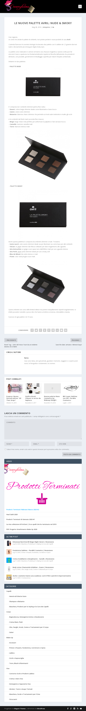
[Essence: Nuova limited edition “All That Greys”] (14, 388)
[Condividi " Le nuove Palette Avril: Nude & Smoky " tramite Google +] (40, 330)
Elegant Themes (20, 709)
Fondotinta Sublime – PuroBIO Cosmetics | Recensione (33, 550)
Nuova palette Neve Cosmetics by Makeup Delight (52, 398)
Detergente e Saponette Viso (20, 684)
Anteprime (46, 27)
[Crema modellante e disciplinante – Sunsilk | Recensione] (9, 560)
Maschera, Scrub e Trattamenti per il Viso (24, 694)
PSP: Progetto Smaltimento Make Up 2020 (21, 529)
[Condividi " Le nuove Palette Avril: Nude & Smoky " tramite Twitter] (36, 330)
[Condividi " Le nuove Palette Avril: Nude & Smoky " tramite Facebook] (32, 330)
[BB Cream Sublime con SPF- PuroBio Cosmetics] (71, 388)
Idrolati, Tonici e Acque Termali (20, 689)
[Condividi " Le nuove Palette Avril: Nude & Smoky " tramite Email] (61, 330)
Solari (11, 632)
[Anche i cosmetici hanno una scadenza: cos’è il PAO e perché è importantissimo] (9, 577)
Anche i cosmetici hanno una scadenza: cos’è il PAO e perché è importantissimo (42, 576)
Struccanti (13, 699)
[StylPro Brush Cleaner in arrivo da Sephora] (33, 388)
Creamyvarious (26, 578)
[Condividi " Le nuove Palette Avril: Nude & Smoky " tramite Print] (66, 330)
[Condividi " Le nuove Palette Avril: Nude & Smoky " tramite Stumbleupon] (57, 330)
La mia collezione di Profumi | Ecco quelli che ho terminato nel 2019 (31, 524)
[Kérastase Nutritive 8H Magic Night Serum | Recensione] (9, 543)
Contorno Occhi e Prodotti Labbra (21, 674)
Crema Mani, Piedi (16, 622)
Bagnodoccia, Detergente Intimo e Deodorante (26, 617)
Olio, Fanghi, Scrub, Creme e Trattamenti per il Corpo (37, 569)
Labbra (11, 653)
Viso (7, 668)
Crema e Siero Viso (16, 679)
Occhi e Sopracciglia (16, 658)
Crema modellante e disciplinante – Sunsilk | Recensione (33, 559)
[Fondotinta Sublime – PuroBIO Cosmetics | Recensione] (9, 551)
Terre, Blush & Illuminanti (18, 663)
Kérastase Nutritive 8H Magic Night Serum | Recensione (33, 542)
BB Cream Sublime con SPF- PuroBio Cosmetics (70, 398)
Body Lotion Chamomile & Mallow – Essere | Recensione (33, 567)
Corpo (8, 612)
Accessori (12, 643)
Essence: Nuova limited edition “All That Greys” (13, 398)
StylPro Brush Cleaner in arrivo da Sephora (33, 398)
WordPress (41, 709)
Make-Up (9, 638)
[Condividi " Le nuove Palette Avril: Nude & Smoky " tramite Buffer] (53, 330)
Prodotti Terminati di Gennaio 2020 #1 (20, 519)
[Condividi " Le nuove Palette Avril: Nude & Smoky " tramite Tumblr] (45, 330)
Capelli (8, 591)
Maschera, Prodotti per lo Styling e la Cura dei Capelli (37, 544)
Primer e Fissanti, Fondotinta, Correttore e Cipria (36, 552)
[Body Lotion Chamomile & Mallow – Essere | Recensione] (9, 568)
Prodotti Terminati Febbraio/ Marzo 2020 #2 (22, 510)
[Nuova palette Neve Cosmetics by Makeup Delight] (52, 388)
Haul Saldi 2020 (12, 514)
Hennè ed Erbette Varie (17, 596)
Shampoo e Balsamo (16, 601)
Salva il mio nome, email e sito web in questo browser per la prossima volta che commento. (38, 449)
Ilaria (26, 358)
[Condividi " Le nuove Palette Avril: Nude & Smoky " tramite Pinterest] (49, 330)
